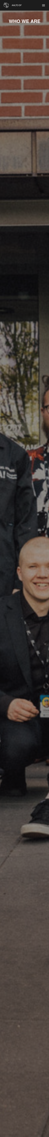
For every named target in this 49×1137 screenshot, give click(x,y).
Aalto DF (16, 5)
